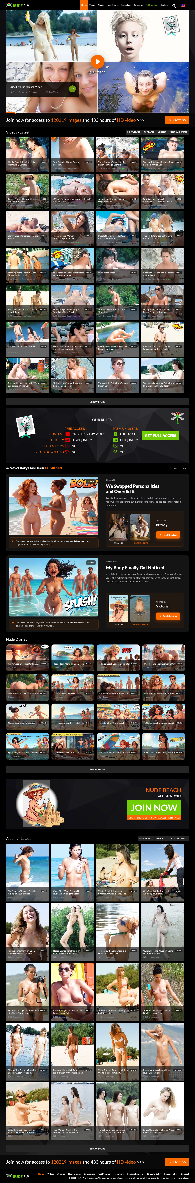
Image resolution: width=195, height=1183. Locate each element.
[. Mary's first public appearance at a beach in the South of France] (73, 208)
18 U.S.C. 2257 (154, 1173)
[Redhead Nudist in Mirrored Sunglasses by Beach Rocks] (163, 355)
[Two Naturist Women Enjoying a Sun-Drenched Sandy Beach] (163, 392)
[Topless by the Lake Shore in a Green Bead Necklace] (118, 960)
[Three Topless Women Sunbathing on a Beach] (73, 244)
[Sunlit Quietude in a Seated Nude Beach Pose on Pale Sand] (163, 1139)
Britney (161, 525)
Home (84, 5)
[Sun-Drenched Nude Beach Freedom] (73, 171)
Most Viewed (133, 132)
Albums (101, 5)
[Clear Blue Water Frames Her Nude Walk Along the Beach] (73, 900)
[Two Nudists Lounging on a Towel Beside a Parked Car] (163, 171)
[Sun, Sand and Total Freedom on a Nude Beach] (28, 318)
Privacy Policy (171, 1173)
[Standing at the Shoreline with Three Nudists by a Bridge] (28, 281)
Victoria (162, 606)
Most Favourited (178, 132)
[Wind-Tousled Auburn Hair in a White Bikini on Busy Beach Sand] (118, 1079)
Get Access (177, 120)
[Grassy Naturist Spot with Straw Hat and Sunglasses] (28, 208)
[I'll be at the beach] (118, 281)
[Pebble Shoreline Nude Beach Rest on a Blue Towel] (118, 244)
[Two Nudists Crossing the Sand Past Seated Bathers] (163, 244)
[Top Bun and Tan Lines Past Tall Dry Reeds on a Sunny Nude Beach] (163, 1019)
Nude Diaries (113, 5)
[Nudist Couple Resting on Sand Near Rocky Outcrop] (28, 171)
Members (164, 5)
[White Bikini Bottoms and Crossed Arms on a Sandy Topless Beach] (118, 900)
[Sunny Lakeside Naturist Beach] (28, 355)
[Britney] (118, 527)
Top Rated (149, 132)
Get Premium (151, 5)
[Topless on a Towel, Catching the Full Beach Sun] (118, 1019)
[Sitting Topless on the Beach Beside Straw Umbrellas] (163, 318)
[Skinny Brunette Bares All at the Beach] (28, 244)
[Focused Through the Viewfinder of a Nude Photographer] (28, 1019)
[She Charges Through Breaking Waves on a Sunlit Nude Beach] (28, 900)
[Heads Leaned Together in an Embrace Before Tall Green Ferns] (73, 960)
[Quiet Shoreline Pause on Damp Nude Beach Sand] (163, 960)
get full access (160, 435)
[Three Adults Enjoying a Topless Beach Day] (118, 392)
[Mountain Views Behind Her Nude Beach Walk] (163, 1079)
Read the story (170, 534)
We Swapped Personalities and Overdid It (132, 488)
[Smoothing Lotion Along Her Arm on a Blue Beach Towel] (28, 1139)
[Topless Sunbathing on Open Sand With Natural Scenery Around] (28, 960)
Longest (162, 132)
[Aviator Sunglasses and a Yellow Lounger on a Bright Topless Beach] (73, 1019)
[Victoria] (118, 608)
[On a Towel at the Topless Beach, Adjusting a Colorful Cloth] (163, 900)
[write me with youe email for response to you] (118, 208)
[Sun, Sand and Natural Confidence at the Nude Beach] (163, 208)
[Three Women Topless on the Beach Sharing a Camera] (118, 171)
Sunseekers (126, 5)
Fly (21, 6)
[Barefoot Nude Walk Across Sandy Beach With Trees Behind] (73, 1079)
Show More (97, 401)
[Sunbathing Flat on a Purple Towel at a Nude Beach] (73, 318)
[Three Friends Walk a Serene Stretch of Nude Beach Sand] (118, 1139)
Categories (138, 5)
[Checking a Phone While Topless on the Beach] (163, 281)
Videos (92, 5)
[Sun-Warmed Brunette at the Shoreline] (118, 318)
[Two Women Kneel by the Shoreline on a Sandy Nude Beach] (73, 1139)
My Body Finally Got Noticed (135, 567)
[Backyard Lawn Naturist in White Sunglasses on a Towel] (28, 392)
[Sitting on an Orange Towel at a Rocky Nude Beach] (73, 392)
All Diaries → (181, 469)
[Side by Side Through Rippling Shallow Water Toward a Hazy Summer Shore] (28, 1079)
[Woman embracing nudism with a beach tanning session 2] (73, 355)
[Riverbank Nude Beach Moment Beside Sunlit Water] (118, 355)
